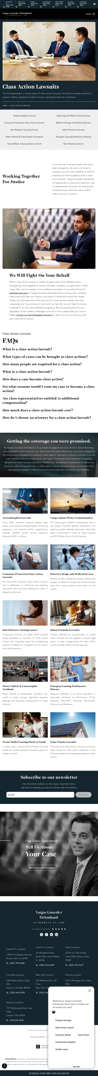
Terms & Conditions (37, 1037)
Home (5, 105)
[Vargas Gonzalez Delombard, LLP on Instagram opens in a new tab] (41, 934)
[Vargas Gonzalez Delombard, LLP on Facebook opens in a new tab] (46, 934)
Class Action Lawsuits (20, 105)
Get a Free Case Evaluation (42, 868)
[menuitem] (41, 934)
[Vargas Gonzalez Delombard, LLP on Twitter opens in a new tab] (51, 934)
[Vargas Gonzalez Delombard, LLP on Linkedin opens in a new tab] (56, 934)
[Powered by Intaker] (77, 1067)
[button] (4, 1065)
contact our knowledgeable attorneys (34, 315)
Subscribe (83, 794)
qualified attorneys (18, 293)
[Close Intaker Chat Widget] (90, 991)
